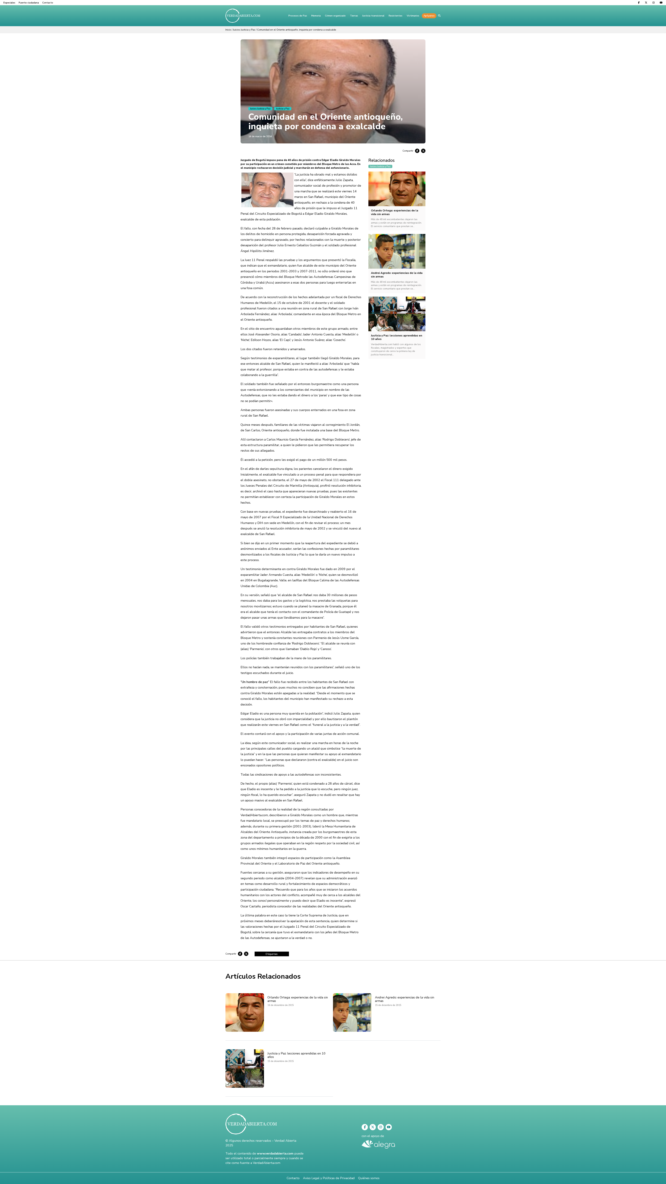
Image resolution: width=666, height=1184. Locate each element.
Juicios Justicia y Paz (244, 29)
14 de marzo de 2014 (260, 136)
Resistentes (395, 15)
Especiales (9, 2)
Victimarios (413, 15)
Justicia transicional (373, 15)
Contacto (47, 2)
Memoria (316, 15)
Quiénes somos (368, 1178)
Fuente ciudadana (29, 2)
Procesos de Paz (297, 15)
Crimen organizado (335, 15)
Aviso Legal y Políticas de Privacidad (329, 1178)
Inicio (228, 29)
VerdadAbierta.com (266, 1163)
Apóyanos (429, 15)
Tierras (354, 15)
